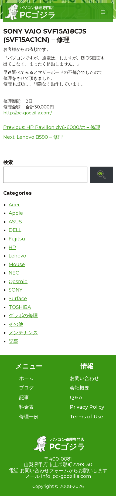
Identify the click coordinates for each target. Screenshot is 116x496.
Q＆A (76, 398)
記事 (13, 341)
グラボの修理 (23, 316)
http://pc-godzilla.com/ (27, 112)
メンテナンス (23, 333)
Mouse (17, 264)
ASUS (15, 222)
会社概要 (79, 388)
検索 (8, 162)
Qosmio (18, 282)
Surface (18, 299)
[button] (103, 12)
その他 (16, 324)
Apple (16, 213)
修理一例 (29, 417)
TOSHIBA (20, 307)
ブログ (26, 388)
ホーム (26, 378)
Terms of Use (86, 417)
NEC (14, 273)
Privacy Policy (87, 407)
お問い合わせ (84, 378)
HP (12, 247)
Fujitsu (17, 239)
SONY (15, 290)
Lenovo (17, 256)
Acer (14, 205)
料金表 (26, 407)
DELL (15, 230)
